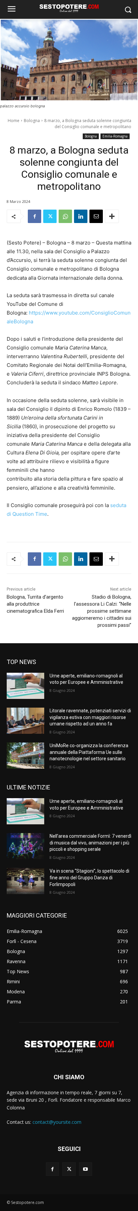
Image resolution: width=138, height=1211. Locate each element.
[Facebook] (34, 216)
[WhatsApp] (65, 216)
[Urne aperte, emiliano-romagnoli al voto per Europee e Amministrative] (25, 686)
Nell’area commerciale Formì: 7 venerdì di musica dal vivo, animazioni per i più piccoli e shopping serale (90, 842)
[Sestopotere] (68, 8)
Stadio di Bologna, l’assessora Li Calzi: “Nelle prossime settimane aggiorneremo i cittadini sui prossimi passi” (101, 611)
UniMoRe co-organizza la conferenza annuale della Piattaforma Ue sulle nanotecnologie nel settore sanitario (89, 752)
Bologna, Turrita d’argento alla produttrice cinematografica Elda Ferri (35, 604)
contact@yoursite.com (56, 1122)
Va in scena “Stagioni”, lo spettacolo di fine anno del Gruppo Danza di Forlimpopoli (89, 877)
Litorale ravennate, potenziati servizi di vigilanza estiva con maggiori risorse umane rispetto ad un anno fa (90, 717)
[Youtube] (85, 1168)
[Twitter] (50, 216)
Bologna (32, 120)
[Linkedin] (80, 216)
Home (13, 120)
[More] (112, 216)
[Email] (96, 216)
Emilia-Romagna (115, 136)
